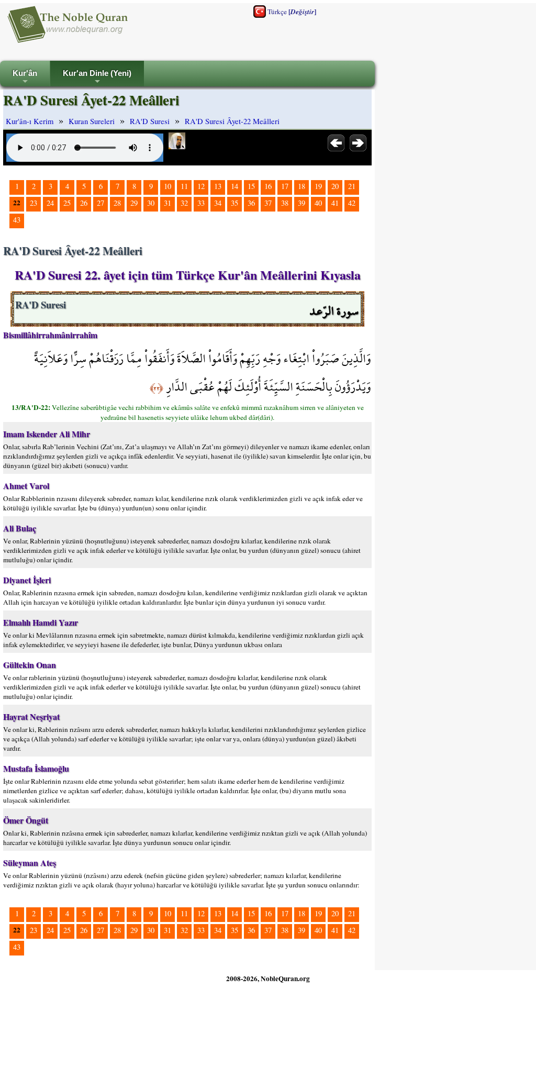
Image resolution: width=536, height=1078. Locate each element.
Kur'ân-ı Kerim (29, 121)
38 (284, 203)
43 (16, 220)
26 (83, 203)
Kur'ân (25, 77)
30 (150, 203)
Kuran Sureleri (92, 121)
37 (268, 203)
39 (301, 203)
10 (167, 186)
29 (134, 203)
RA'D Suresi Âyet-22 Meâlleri (232, 121)
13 (217, 186)
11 (184, 186)
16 (268, 186)
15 (251, 186)
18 (301, 186)
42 (351, 203)
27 (100, 203)
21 (351, 186)
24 (50, 203)
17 (284, 186)
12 (201, 186)
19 (318, 186)
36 (251, 203)
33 (201, 203)
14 (234, 186)
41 (335, 203)
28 (117, 203)
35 (234, 203)
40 (318, 203)
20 (335, 186)
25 (67, 203)
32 (184, 203)
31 (167, 203)
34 (217, 203)
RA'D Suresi (150, 121)
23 (33, 203)
